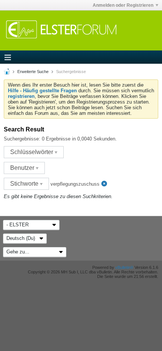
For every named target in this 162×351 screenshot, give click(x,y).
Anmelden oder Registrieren (123, 5)
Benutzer (23, 168)
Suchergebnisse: (22, 139)
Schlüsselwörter (32, 152)
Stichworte (25, 183)
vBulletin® (124, 267)
